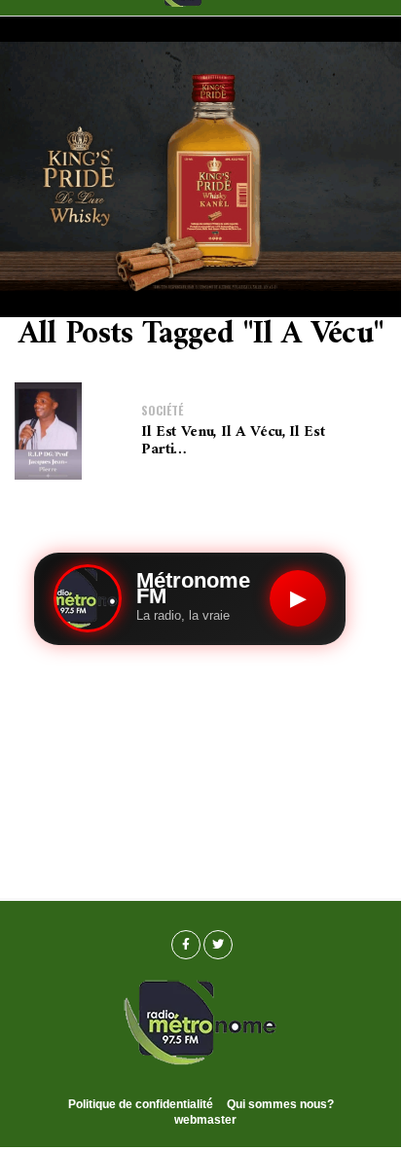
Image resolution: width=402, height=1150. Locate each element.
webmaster (205, 1120)
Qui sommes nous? (280, 1104)
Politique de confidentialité (140, 1104)
